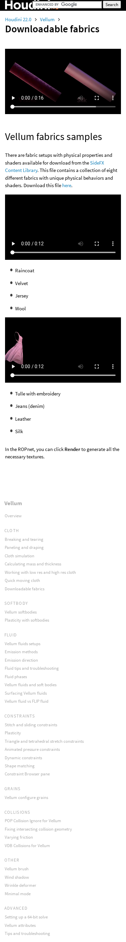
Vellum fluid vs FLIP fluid (26, 701)
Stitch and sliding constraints (31, 725)
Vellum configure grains (26, 797)
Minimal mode (18, 894)
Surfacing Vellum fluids (26, 693)
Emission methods (21, 652)
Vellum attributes (20, 925)
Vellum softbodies (21, 612)
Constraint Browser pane (27, 774)
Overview (13, 516)
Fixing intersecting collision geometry (38, 829)
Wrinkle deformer (20, 885)
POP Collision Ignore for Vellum (33, 821)
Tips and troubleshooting (27, 933)
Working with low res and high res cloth (40, 572)
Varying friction (19, 837)
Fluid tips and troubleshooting (32, 668)
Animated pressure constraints (32, 749)
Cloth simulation (19, 556)
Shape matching (20, 766)
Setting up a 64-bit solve (26, 917)
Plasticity (13, 733)
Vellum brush (17, 869)
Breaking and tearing (24, 539)
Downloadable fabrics (24, 589)
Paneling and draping (24, 547)
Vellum (47, 19)
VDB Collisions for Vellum (27, 845)
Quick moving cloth (22, 580)
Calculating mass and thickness (33, 564)
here (66, 185)
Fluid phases (16, 676)
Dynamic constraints (23, 758)
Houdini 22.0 (18, 19)
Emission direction (21, 660)
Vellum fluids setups (22, 644)
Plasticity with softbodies (27, 620)
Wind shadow (17, 877)
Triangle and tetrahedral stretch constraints (44, 741)
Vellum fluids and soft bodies (30, 685)
